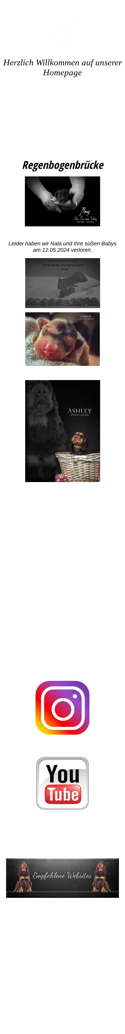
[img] (62, 22)
